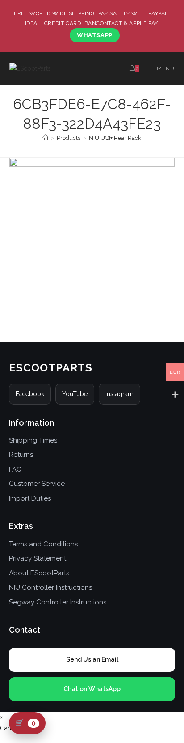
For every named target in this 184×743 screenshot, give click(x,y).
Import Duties (30, 498)
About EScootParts (39, 573)
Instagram (119, 393)
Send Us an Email (92, 659)
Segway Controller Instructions (57, 602)
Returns (21, 455)
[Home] (45, 138)
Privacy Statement (37, 558)
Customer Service (37, 484)
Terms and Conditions (43, 544)
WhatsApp (95, 35)
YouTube (75, 393)
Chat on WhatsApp (92, 688)
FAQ (15, 469)
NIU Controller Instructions (50, 587)
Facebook (30, 393)
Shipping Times (33, 440)
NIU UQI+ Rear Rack (115, 138)
